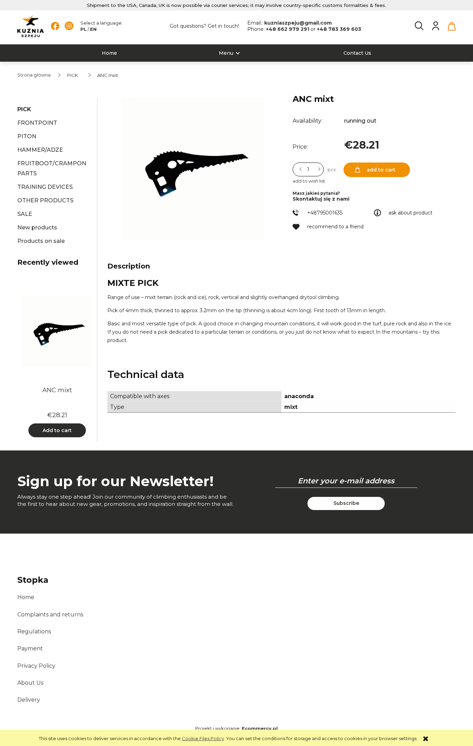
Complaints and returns (50, 614)
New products (37, 227)
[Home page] (30, 25)
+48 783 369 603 (339, 29)
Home (25, 597)
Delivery (28, 699)
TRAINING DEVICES (45, 187)
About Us (30, 682)
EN (93, 29)
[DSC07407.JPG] (193, 168)
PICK (24, 109)
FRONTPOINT (37, 123)
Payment (30, 648)
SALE (24, 214)
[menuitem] (109, 53)
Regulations (34, 631)
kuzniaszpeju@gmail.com (298, 23)
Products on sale (41, 241)
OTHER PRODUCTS (45, 200)
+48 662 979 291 (288, 29)
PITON (26, 136)
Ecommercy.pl (260, 728)
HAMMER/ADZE (40, 150)
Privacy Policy (36, 665)
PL (83, 29)
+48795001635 (324, 213)
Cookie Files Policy (203, 738)
